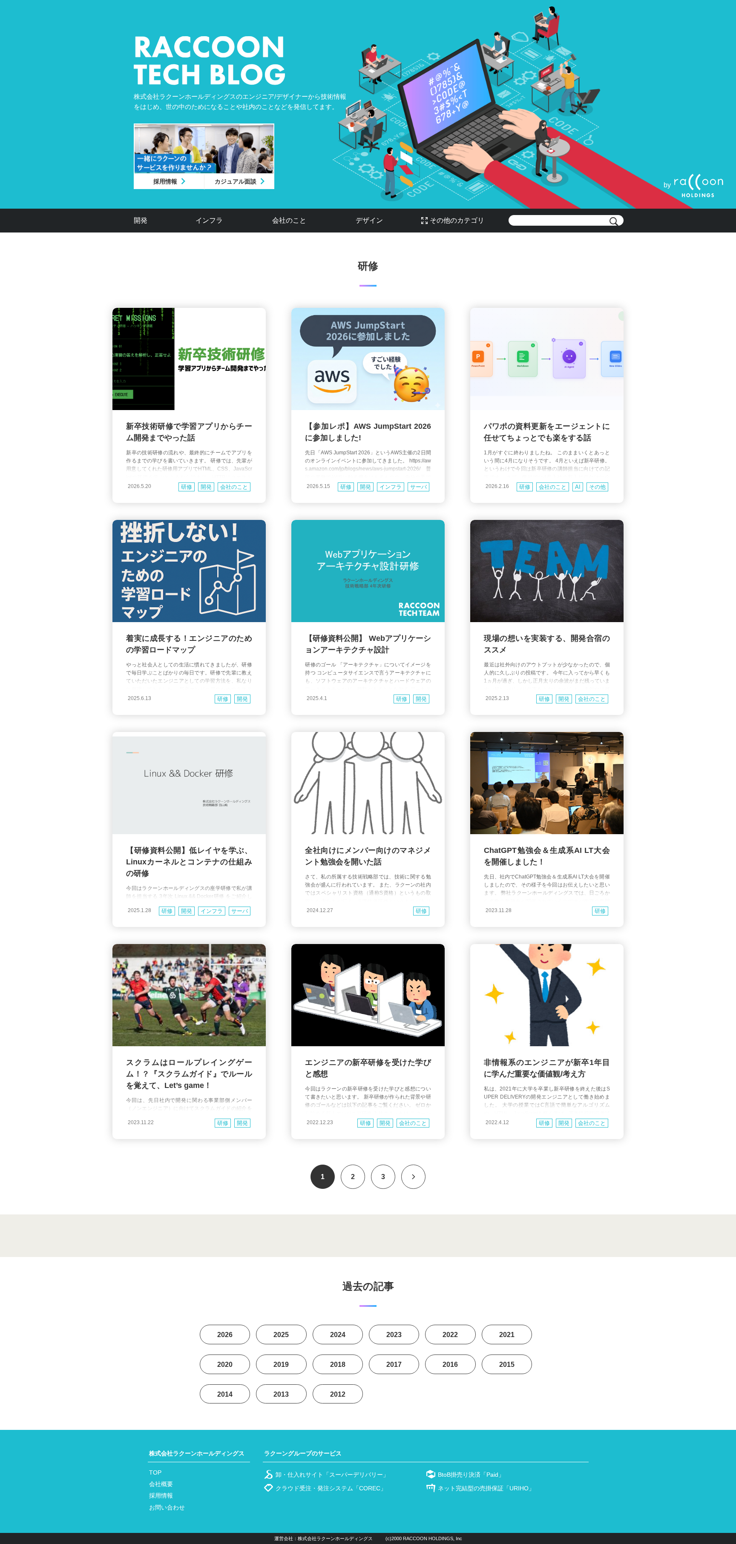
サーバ (418, 487)
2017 (394, 1364)
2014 (225, 1394)
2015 (507, 1364)
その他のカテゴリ (457, 220)
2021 (507, 1334)
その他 (597, 487)
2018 (337, 1364)
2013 (281, 1394)
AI (578, 487)
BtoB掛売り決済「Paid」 (471, 1474)
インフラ (209, 220)
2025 (281, 1334)
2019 (281, 1364)
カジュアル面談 (235, 181)
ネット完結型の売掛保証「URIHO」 (486, 1488)
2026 (225, 1334)
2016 (450, 1364)
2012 (337, 1394)
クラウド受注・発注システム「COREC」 (331, 1488)
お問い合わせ (167, 1507)
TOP (155, 1472)
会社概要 (161, 1484)
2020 (225, 1364)
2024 (337, 1334)
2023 (394, 1334)
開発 (140, 220)
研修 (186, 487)
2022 (450, 1334)
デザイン (369, 220)
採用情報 (165, 181)
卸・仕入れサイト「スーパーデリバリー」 (332, 1474)
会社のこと (289, 220)
